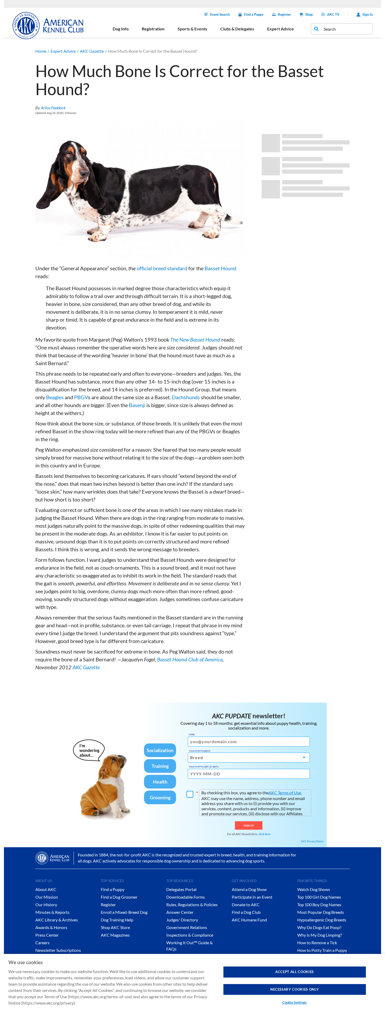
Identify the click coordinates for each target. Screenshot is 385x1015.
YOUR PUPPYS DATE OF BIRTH (204, 767)
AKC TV (333, 14)
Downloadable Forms (185, 896)
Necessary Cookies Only (294, 989)
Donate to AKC (246, 904)
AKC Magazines (115, 934)
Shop (309, 14)
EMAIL (192, 734)
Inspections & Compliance (189, 934)
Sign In (367, 14)
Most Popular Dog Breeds (320, 912)
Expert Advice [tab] (280, 28)
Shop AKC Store (115, 927)
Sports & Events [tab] (192, 28)
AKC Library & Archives (56, 919)
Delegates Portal (181, 889)
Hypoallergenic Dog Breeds (321, 919)
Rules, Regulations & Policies (192, 904)
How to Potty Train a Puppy (322, 950)
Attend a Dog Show (249, 889)
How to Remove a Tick (317, 942)
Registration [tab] (153, 28)
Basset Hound (220, 268)
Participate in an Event (252, 896)
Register (284, 14)
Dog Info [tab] (121, 28)
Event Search (220, 14)
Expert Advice (63, 50)
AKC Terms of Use (284, 792)
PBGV (81, 397)
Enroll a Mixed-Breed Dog (124, 912)
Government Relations (186, 927)
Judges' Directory (182, 919)
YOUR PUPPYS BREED (199, 751)
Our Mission (46, 896)
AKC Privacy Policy (312, 841)
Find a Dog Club (246, 912)
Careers (42, 942)
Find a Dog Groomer (119, 896)
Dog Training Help (117, 919)
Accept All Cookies (294, 972)
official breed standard (162, 268)
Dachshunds (186, 397)
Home (40, 50)
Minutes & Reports (52, 912)
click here (264, 834)
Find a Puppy (253, 14)
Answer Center (180, 912)
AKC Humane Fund (249, 919)
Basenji (137, 405)
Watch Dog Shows (313, 889)
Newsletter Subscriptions (58, 950)
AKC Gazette (92, 50)
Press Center (47, 934)
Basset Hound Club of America (190, 659)
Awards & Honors (51, 927)
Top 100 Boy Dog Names (319, 904)
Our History (46, 904)
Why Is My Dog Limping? (319, 934)
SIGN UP (249, 825)
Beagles (55, 397)
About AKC (45, 889)
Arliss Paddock (53, 107)
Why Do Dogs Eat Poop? (319, 927)
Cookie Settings (294, 1002)
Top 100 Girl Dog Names (319, 896)
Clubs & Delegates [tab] (237, 28)
